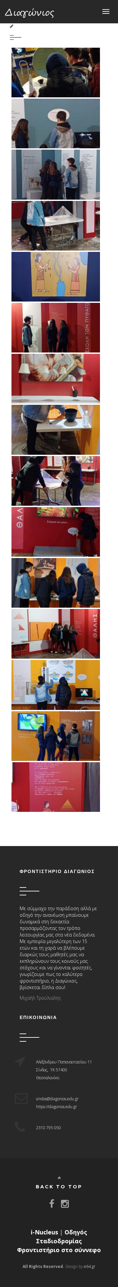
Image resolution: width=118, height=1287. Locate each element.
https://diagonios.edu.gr (56, 1106)
